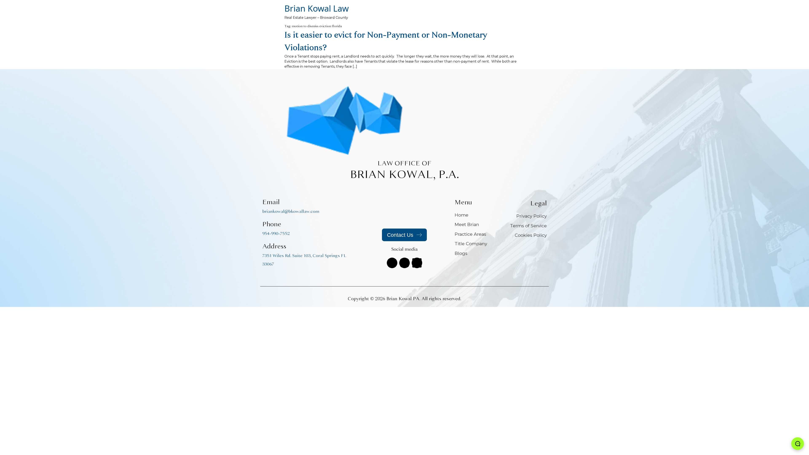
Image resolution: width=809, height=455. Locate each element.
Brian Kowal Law (316, 8)
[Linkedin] (417, 263)
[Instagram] (404, 263)
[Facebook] (392, 263)
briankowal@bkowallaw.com (290, 211)
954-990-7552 (276, 233)
